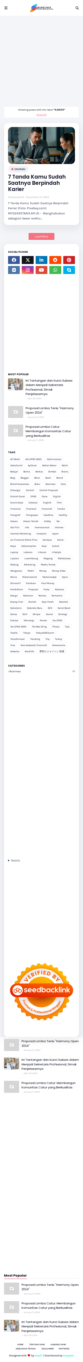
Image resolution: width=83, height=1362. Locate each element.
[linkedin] (41, 260)
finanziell (47, 508)
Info (27, 527)
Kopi (44, 546)
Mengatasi (16, 570)
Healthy (63, 515)
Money (43, 570)
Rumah (32, 601)
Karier (60, 539)
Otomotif (15, 583)
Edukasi (20, 169)
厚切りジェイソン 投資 (51, 651)
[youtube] (41, 270)
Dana (45, 496)
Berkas (39, 471)
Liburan (42, 552)
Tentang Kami (37, 1344)
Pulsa (47, 589)
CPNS (33, 496)
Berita (26, 471)
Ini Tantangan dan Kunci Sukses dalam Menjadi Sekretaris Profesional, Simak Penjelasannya (49, 387)
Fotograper (32, 515)
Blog (12, 477)
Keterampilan (28, 546)
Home (20, 1344)
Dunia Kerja (16, 502)
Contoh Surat (17, 496)
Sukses (14, 620)
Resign (14, 595)
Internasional (42, 527)
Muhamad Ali (16, 197)
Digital (57, 496)
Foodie (61, 508)
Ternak (43, 620)
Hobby (47, 521)
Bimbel (52, 471)
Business (50, 484)
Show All (41, 114)
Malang (14, 564)
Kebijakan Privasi (26, 1348)
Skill (24, 614)
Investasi (41, 533)
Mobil (31, 570)
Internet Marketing (20, 533)
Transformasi (17, 639)
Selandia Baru (34, 608)
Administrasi (54, 459)
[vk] (14, 270)
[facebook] (14, 260)
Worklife (29, 651)
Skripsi (36, 614)
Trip (48, 639)
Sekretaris (16, 608)
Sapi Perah (48, 601)
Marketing (29, 564)
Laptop (14, 552)
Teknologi (29, 620)
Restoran (28, 595)
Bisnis (64, 471)
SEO (50, 608)
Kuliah (55, 546)
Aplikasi (32, 465)
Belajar (14, 471)
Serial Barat (64, 608)
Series (13, 614)
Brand (59, 477)
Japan (55, 533)
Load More (41, 236)
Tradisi (14, 632)
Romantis (57, 595)
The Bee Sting (39, 626)
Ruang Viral (16, 601)
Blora (37, 477)
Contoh (30, 490)
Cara (63, 484)
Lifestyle (56, 552)
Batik (65, 465)
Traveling (35, 639)
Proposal (33, 589)
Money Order (59, 570)
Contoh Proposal (48, 490)
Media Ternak (48, 564)
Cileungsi (15, 490)
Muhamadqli (50, 577)
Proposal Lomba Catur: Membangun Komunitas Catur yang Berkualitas (48, 431)
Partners (64, 1348)
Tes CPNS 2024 (18, 626)
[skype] (69, 270)
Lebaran (28, 552)
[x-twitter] (27, 260)
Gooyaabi (68, 1355)
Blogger (25, 477)
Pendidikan (16, 589)
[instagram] (27, 270)
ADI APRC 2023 (33, 459)
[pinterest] (69, 260)
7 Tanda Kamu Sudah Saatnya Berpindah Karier (37, 183)
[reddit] (55, 260)
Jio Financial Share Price (23, 539)
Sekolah (63, 601)
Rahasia (59, 589)
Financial (15, 508)
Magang (48, 558)
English (47, 502)
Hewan (14, 521)
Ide (58, 521)
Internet (59, 527)
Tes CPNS (57, 620)
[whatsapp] (55, 270)
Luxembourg (31, 558)
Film (59, 502)
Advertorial (16, 465)
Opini (65, 577)
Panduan (31, 583)
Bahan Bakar (49, 465)
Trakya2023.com (45, 632)
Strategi (62, 614)
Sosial (49, 614)
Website (14, 651)
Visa (12, 645)
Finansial (31, 508)
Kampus (47, 539)
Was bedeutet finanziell (34, 645)
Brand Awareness (19, 484)
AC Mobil (15, 459)
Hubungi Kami (58, 1344)
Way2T (39, 1355)
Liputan (14, 558)
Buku (37, 484)
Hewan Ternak (30, 521)
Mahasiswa (64, 558)
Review (42, 595)
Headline (48, 515)
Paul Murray (47, 583)
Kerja (13, 546)
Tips (67, 626)
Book (48, 477)
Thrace (55, 626)
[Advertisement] (41, 59)
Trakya (26, 632)
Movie (13, 577)
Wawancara (58, 645)
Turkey (58, 639)
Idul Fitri (15, 527)
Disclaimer (48, 1348)
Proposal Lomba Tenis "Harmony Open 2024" (50, 410)
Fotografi (15, 515)
